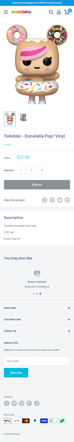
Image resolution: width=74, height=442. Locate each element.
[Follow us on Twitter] (14, 403)
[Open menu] (6, 12)
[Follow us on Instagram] (21, 403)
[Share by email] (67, 200)
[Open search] (51, 12)
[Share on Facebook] (45, 200)
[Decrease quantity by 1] (21, 170)
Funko (7, 144)
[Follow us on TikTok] (36, 403)
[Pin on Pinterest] (52, 200)
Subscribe (16, 372)
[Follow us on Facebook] (6, 403)
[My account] (59, 12)
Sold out (37, 184)
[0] (66, 12)
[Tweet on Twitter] (60, 200)
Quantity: (9, 170)
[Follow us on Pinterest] (29, 403)
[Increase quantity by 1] (42, 170)
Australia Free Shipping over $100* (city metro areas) (37, 2)
